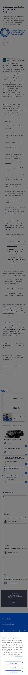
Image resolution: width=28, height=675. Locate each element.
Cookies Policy (18, 656)
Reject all (13, 667)
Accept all (13, 672)
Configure (13, 663)
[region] (14, 653)
